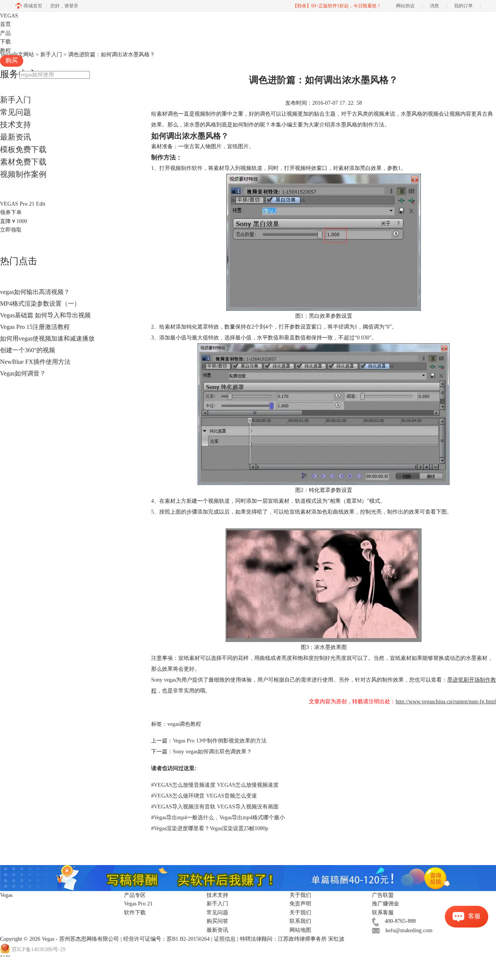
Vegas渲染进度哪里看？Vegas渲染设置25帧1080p (209, 828)
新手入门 (15, 99)
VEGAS (9, 16)
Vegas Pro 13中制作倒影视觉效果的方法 (220, 741)
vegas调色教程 (184, 724)
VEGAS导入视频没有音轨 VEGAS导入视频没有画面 (215, 807)
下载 (5, 42)
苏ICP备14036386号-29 (38, 950)
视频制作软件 (186, 168)
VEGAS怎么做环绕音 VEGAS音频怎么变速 (204, 796)
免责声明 (300, 904)
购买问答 (217, 921)
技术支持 (15, 124)
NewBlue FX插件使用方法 (35, 361)
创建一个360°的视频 (27, 350)
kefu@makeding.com (409, 930)
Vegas (48, 939)
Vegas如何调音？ (23, 373)
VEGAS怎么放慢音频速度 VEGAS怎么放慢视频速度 (215, 785)
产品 (5, 33)
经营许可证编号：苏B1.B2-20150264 (166, 939)
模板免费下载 (23, 149)
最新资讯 (15, 137)
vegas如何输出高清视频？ (35, 292)
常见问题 (15, 112)
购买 (11, 60)
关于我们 (300, 912)
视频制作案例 (23, 174)
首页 (5, 24)
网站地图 (300, 930)
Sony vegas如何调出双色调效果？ (212, 752)
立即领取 (11, 230)
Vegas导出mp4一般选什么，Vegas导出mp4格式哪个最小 (218, 817)
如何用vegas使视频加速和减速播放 (47, 338)
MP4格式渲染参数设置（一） (40, 303)
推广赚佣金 (385, 904)
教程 (5, 51)
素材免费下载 (23, 161)
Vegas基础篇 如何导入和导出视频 (45, 315)
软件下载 (135, 912)
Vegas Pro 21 (138, 904)
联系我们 (300, 921)
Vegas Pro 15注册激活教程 (35, 327)
